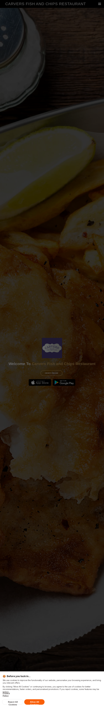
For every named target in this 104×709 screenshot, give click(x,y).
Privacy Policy (6, 694)
